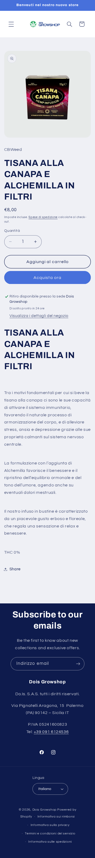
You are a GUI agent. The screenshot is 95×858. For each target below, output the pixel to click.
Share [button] (15, 569)
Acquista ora (47, 278)
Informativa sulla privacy (50, 825)
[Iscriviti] (78, 663)
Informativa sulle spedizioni (50, 841)
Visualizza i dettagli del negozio (39, 316)
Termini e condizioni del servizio (50, 833)
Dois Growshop (44, 809)
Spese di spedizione (43, 217)
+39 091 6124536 (51, 732)
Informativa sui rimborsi (56, 816)
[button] (11, 24)
